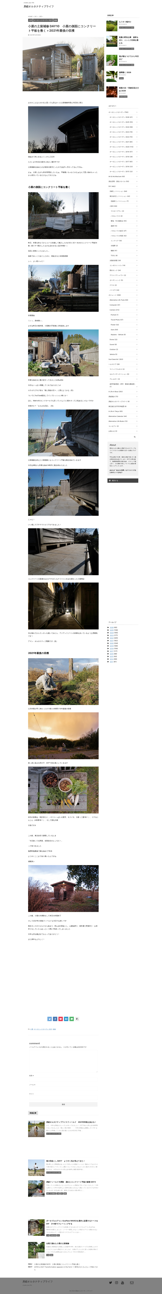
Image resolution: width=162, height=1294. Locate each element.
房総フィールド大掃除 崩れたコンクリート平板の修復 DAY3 (71, 1182)
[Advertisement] (63, 965)
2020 (112, 643)
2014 (112, 659)
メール (32, 1085)
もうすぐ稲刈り (125, 22)
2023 (112, 635)
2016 (112, 654)
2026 (112, 627)
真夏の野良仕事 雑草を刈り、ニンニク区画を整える (128, 40)
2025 (112, 630)
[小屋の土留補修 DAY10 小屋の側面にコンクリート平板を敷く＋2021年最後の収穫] (66, 1019)
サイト (31, 1094)
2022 (112, 638)
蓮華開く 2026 (125, 72)
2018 (112, 648)
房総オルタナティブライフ (39, 6)
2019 (112, 646)
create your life (27, 1285)
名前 (31, 1075)
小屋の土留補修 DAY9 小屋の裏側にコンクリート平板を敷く (57, 1264)
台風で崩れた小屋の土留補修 (57, 1243)
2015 (112, 656)
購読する (115, 480)
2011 (111, 662)
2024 (112, 633)
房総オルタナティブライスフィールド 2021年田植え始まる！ (71, 1122)
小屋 (31, 1029)
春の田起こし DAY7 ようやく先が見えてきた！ (65, 1161)
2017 (111, 651)
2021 (111, 641)
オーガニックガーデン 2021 (43, 1029)
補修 (54, 1029)
